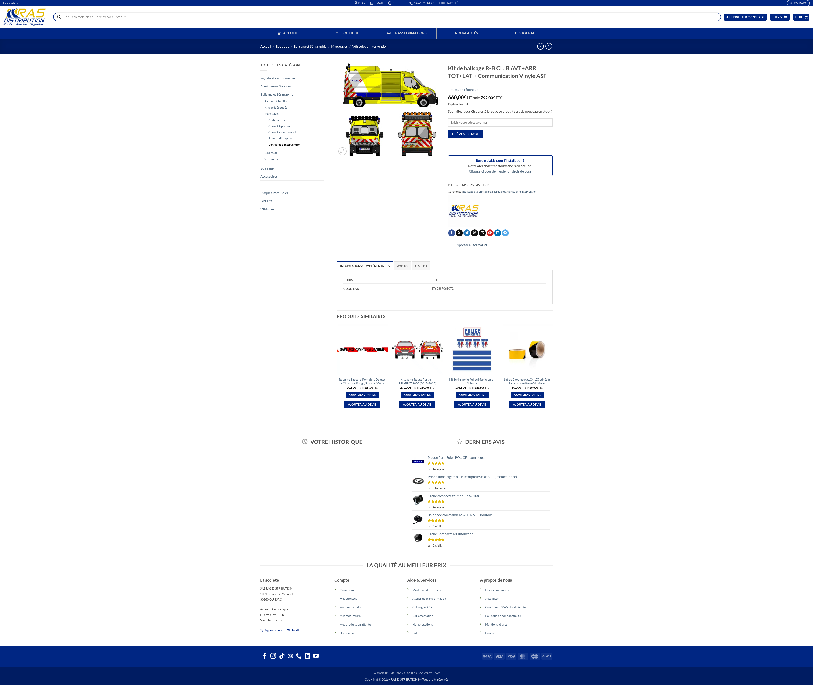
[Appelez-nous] (299, 656)
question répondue (463, 89)
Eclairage (267, 168)
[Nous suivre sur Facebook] (265, 656)
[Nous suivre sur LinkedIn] (307, 656)
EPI (262, 184)
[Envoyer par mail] (482, 233)
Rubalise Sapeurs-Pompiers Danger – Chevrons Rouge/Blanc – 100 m (362, 381)
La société (9, 3)
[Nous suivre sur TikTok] (282, 656)
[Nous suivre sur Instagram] (273, 656)
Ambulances (276, 120)
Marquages (339, 46)
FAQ (415, 633)
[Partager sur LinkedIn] (497, 233)
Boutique (282, 46)
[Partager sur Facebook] (451, 233)
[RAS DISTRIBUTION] (464, 211)
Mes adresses (348, 598)
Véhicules (267, 209)
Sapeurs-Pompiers (280, 138)
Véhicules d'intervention (370, 46)
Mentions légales (496, 624)
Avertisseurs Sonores (275, 86)
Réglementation (422, 615)
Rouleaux (270, 153)
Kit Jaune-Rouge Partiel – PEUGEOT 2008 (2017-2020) (417, 381)
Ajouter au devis (362, 404)
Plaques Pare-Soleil (274, 193)
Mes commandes (351, 607)
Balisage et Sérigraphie (310, 46)
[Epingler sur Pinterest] (490, 233)
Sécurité (266, 201)
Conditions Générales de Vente (505, 607)
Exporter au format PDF (472, 245)
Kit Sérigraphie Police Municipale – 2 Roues (472, 381)
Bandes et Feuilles (276, 101)
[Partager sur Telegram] (505, 233)
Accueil (265, 46)
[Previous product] (548, 46)
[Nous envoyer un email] (290, 656)
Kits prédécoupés (275, 107)
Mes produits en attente (355, 624)
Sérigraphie (271, 159)
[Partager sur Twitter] (466, 233)
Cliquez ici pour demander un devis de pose (500, 171)
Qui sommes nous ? (497, 590)
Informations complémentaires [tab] (365, 266)
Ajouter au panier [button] (362, 394)
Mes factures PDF (351, 615)
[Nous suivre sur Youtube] (316, 656)
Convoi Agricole (279, 126)
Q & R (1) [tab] (421, 266)
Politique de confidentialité (503, 615)
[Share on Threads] (474, 233)
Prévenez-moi (465, 134)
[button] (448, 3)
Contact (490, 633)
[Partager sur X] (459, 233)
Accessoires (269, 176)
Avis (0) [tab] (402, 266)
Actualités (492, 598)
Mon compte (348, 590)
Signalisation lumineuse (277, 78)
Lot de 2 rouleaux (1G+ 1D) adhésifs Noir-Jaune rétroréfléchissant (527, 381)
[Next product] (540, 46)
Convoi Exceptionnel (282, 132)
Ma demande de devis (426, 590)
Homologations (422, 624)
